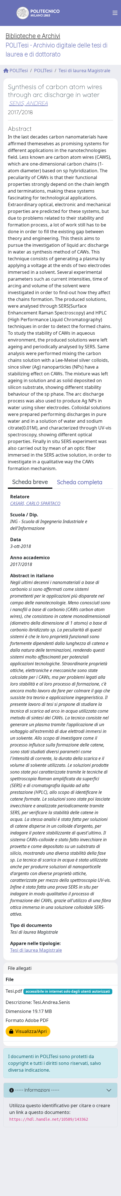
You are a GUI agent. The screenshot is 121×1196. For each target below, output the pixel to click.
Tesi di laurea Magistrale (84, 70)
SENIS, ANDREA (28, 103)
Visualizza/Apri (30, 1031)
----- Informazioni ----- (36, 1090)
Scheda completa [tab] (79, 482)
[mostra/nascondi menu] (115, 13)
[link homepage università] (34, 13)
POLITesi (18, 70)
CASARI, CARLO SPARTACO (35, 503)
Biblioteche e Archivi (33, 35)
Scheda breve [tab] (30, 481)
